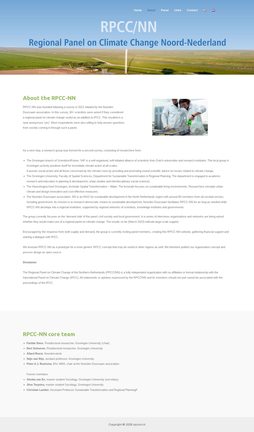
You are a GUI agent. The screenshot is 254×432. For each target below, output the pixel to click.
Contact (192, 10)
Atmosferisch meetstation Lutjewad (217, 53)
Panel (165, 10)
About (151, 10)
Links (177, 10)
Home (138, 10)
